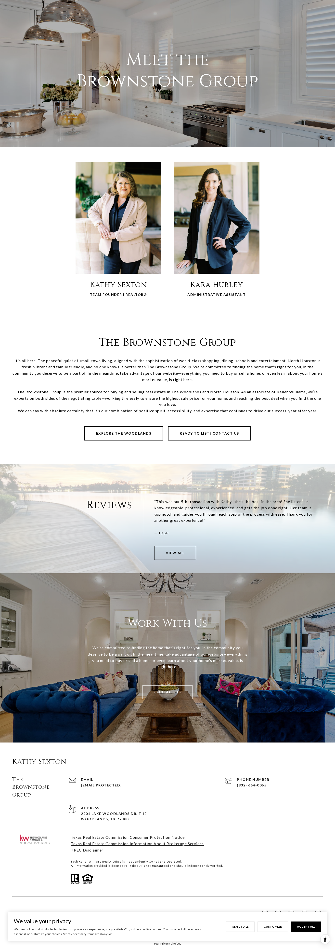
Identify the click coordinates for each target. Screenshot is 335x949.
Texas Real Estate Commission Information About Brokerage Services (137, 843)
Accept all (306, 926)
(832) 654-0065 (251, 785)
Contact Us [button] (167, 692)
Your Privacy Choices (167, 943)
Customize (273, 926)
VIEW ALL (175, 553)
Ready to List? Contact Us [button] (209, 433)
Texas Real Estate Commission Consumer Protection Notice (128, 837)
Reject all (240, 926)
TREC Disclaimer (87, 850)
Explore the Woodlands (124, 433)
